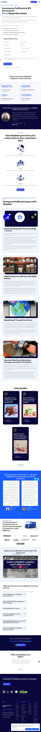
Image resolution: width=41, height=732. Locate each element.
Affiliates (17, 714)
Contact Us (18, 716)
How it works (20, 189)
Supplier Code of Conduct (30, 712)
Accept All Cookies (35, 729)
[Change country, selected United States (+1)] (22, 45)
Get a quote (6, 684)
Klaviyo (22, 719)
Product (17, 711)
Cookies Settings (15, 729)
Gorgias (22, 717)
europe (11, 5)
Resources (18, 706)
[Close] (38, 725)
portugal (16, 5)
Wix (22, 714)
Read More (8, 420)
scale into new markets (29, 326)
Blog (17, 703)
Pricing (17, 713)
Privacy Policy (10, 59)
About (17, 705)
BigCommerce (24, 715)
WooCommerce (24, 711)
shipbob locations (6, 5)
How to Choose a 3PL (36, 715)
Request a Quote (20, 464)
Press (17, 710)
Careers (17, 708)
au (1, 5)
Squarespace (23, 712)
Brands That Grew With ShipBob (36, 720)
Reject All (28, 729)
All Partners (23, 707)
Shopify (22, 709)
